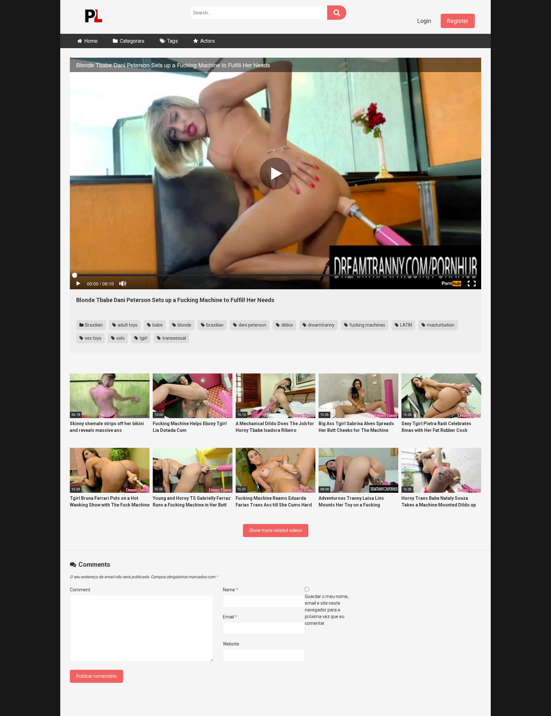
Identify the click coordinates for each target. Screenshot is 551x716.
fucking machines (367, 325)
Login (424, 21)
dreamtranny (320, 325)
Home (91, 41)
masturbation (440, 325)
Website (231, 643)
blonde (184, 325)
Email (230, 616)
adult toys (127, 325)
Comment (80, 589)
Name (230, 589)
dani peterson (252, 325)
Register (457, 21)
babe (157, 325)
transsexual (173, 338)
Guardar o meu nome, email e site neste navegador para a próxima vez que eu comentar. (327, 610)
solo (120, 338)
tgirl (143, 338)
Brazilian (93, 325)
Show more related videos (275, 530)
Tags (172, 41)
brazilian (214, 325)
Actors (207, 41)
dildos (286, 325)
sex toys (92, 338)
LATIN (405, 325)
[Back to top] (529, 696)
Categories (132, 41)
